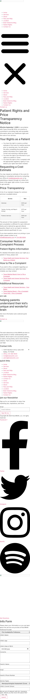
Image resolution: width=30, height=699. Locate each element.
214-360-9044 (21, 237)
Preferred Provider (6, 629)
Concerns (3, 652)
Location (6, 20)
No (6, 694)
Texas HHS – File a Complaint (12, 293)
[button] (15, 59)
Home (5, 12)
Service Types (4, 681)
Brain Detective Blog (9, 23)
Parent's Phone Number (7, 675)
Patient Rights (7, 25)
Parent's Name (4, 664)
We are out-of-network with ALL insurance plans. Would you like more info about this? (13, 692)
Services (6, 14)
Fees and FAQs (7, 18)
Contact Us (6, 27)
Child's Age (3, 640)
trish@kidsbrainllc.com (15, 178)
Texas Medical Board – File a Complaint (15, 291)
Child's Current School (7, 686)
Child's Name (4, 635)
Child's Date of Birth (6, 646)
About (5, 16)
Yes (3, 694)
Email (1, 406)
